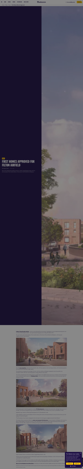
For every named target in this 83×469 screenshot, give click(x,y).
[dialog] (73, 460)
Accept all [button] (70, 463)
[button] (73, 466)
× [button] (80, 453)
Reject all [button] (77, 463)
